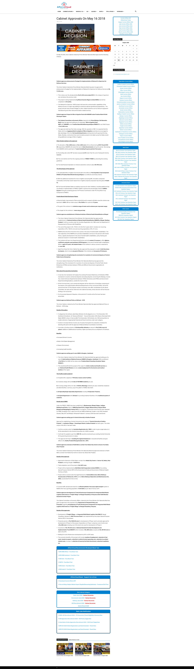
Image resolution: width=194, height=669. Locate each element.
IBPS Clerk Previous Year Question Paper (125, 158)
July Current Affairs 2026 (125, 24)
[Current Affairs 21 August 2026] (101, 648)
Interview (120, 11)
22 (133, 57)
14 (129, 54)
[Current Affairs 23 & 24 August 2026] (65, 648)
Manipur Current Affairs (126, 116)
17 (115, 57)
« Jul (114, 65)
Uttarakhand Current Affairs (125, 139)
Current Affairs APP (126, 18)
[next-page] (60, 659)
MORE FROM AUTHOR (74, 639)
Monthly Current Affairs (126, 34)
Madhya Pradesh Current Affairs (125, 114)
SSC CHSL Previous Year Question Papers (125, 217)
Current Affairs (68, 11)
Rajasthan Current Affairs (125, 128)
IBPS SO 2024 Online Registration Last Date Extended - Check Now (77, 625)
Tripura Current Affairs (126, 135)
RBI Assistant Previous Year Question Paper (125, 174)
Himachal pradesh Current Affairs (126, 102)
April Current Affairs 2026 (125, 30)
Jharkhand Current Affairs (126, 106)
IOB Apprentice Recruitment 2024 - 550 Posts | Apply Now (75, 618)
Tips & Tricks (110, 11)
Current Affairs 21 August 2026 (100, 655)
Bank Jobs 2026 (83, 595)
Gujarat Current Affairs (126, 98)
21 (129, 57)
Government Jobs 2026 (83, 598)
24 (115, 60)
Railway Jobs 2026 (83, 600)
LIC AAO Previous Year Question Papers (125, 185)
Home (59, 11)
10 (115, 54)
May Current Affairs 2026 (125, 28)
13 (126, 54)
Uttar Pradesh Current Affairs (125, 137)
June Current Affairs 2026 (125, 26)
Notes (101, 11)
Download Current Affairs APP (67, 581)
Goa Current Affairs (126, 96)
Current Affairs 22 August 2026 (82, 655)
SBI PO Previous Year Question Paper (125, 150)
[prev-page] (57, 659)
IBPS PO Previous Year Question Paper (126, 156)
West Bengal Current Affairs (125, 141)
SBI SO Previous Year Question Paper (125, 154)
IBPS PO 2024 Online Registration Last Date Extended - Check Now (77, 629)
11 (118, 54)
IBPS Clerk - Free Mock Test (66, 565)
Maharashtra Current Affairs (125, 112)
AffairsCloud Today (126, 20)
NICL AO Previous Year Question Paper (126, 193)
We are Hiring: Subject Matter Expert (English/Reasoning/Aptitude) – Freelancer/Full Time (84, 584)
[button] (135, 11)
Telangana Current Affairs (125, 133)
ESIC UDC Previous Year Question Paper (125, 202)
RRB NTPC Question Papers (126, 215)
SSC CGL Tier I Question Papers (126, 219)
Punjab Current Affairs (126, 126)
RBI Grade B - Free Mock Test (67, 569)
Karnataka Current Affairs (125, 108)
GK (87, 11)
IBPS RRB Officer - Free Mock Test (68, 551)
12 (122, 54)
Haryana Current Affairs (126, 100)
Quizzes (93, 11)
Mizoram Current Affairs (125, 120)
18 (118, 57)
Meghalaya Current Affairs (126, 118)
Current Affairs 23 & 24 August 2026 (65, 655)
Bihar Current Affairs (125, 90)
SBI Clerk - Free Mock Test (66, 558)
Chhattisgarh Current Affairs (125, 92)
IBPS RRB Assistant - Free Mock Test (69, 555)
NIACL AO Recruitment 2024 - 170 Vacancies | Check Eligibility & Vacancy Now (80, 615)
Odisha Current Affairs (126, 124)
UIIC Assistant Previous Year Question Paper (125, 191)
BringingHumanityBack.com (122, 74)
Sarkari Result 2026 (83, 606)
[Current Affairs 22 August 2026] (83, 648)
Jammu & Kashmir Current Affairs (126, 104)
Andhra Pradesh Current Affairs (125, 84)
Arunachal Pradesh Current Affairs (126, 86)
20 (126, 57)
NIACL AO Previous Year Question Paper (125, 204)
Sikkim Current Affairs (126, 129)
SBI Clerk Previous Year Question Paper (125, 152)
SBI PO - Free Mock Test (65, 562)
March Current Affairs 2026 (126, 32)
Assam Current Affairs (126, 88)
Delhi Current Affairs (125, 94)
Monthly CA (79, 11)
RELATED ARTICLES (62, 639)
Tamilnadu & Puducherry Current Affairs (125, 131)
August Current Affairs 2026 (125, 22)
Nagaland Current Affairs (125, 122)
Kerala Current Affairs (125, 110)
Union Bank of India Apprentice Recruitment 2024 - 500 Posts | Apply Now (79, 622)
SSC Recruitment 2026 (83, 603)
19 (122, 57)
